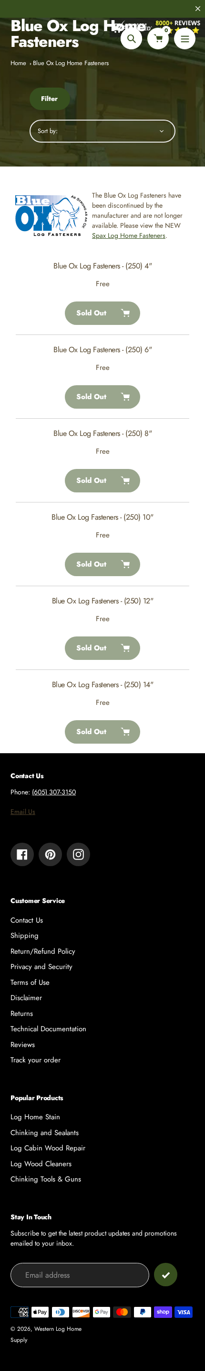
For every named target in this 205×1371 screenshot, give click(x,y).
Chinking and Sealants (44, 1132)
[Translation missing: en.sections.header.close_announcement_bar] (198, 8)
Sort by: (48, 130)
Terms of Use (30, 982)
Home (18, 62)
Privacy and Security (41, 966)
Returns (21, 1013)
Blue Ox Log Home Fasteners (71, 62)
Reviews (22, 1044)
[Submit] (165, 1274)
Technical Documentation (48, 1029)
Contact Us (26, 920)
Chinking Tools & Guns (45, 1179)
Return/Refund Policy (42, 951)
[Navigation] (184, 38)
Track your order (35, 1060)
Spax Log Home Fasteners (128, 235)
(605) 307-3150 (54, 792)
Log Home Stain (35, 1117)
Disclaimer (26, 997)
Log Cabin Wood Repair (47, 1148)
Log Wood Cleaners (41, 1164)
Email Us (22, 811)
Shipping (24, 935)
